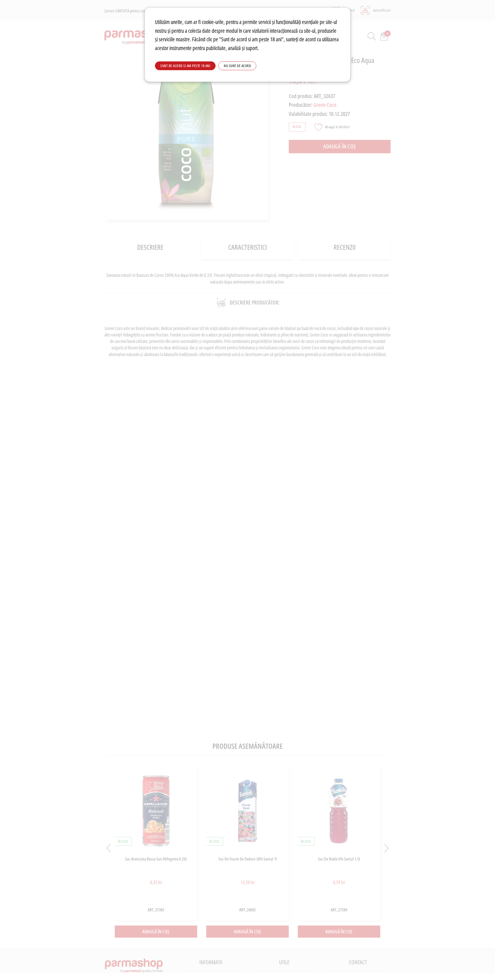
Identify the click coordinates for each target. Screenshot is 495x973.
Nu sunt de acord (237, 65)
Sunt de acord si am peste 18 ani (185, 65)
